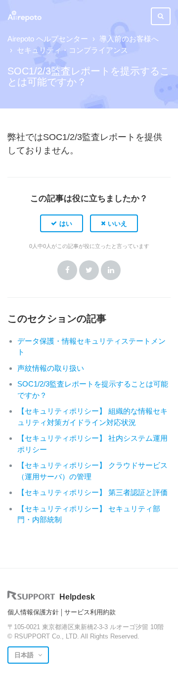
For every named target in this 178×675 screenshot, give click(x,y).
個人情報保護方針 (33, 612)
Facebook (67, 270)
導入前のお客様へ (129, 39)
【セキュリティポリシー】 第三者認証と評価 (92, 492)
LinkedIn (111, 270)
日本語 (25, 655)
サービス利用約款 (90, 612)
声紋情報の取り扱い (50, 368)
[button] (61, 223)
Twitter (89, 270)
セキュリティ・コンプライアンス (72, 50)
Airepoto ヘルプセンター (47, 39)
